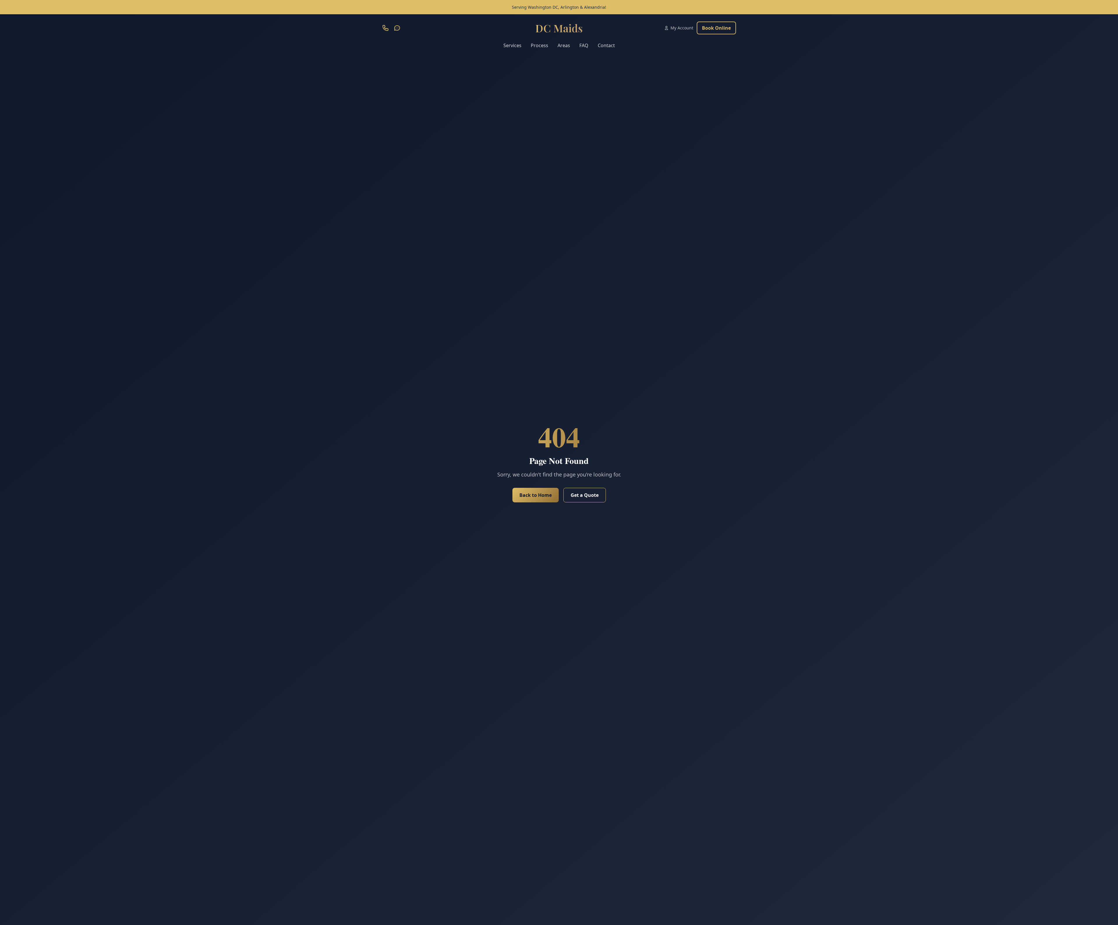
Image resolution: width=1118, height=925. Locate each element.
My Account (682, 28)
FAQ (583, 45)
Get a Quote (585, 495)
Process (539, 45)
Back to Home (535, 495)
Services (512, 45)
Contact (606, 45)
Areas (564, 45)
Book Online (716, 28)
